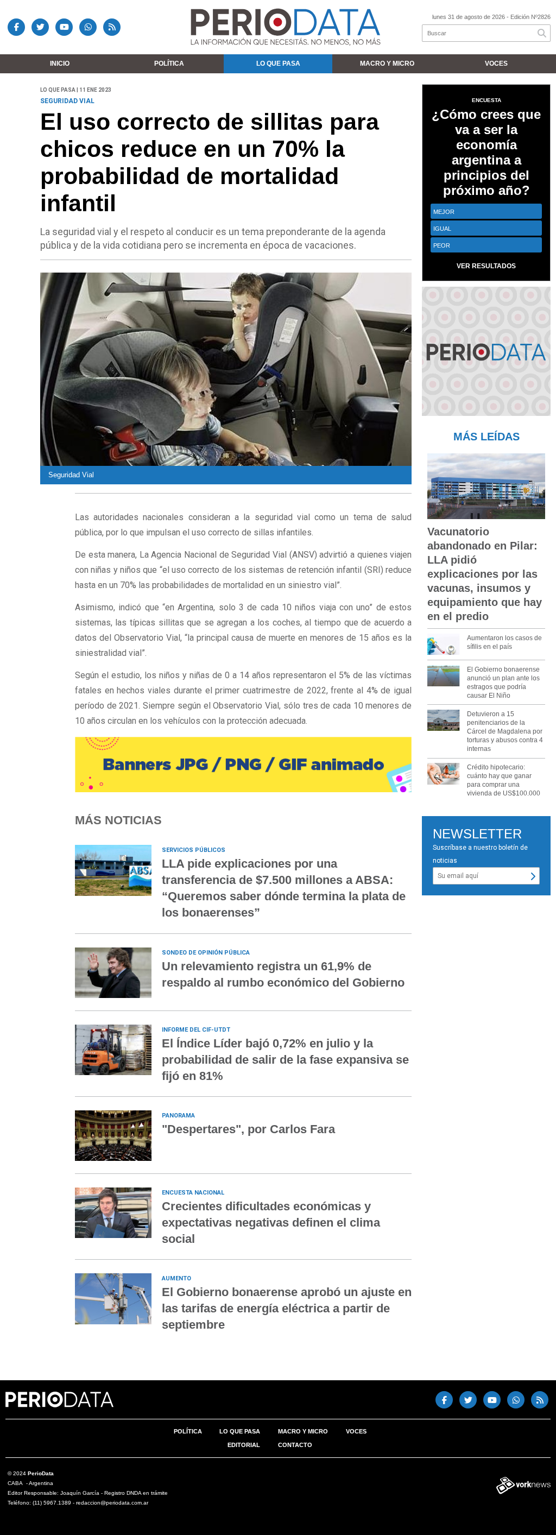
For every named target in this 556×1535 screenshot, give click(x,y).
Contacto (295, 1445)
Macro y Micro (387, 63)
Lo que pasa (278, 63)
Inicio (60, 63)
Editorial (244, 1445)
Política (169, 63)
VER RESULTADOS (486, 266)
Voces (496, 63)
